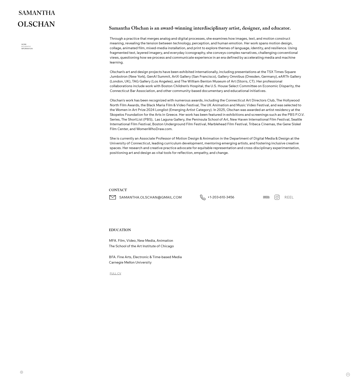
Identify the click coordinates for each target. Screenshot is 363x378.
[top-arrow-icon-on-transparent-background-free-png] (348, 374)
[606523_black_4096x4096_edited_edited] (266, 197)
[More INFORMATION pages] (33, 48)
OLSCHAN (36, 25)
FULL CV (115, 273)
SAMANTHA (37, 14)
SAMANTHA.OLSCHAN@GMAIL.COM (150, 197)
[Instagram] (277, 197)
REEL (289, 197)
